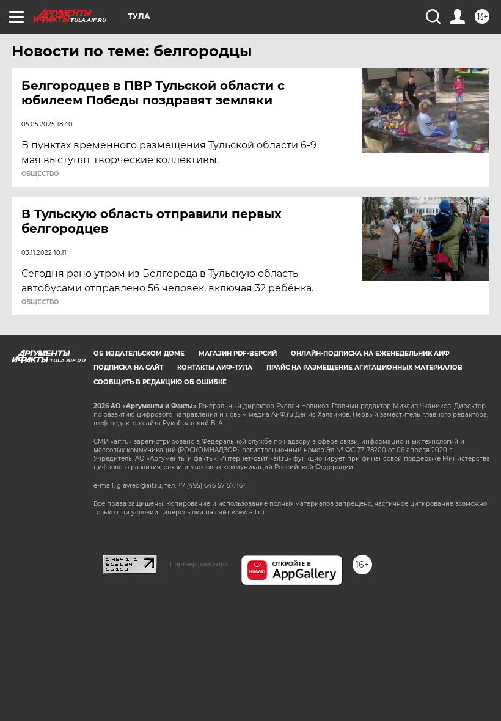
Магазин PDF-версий (238, 353)
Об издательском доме (139, 353)
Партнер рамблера (199, 564)
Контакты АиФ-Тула (214, 367)
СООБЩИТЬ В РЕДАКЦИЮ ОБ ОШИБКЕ (160, 382)
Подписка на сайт (128, 367)
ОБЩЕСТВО (40, 174)
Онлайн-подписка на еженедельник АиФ (370, 353)
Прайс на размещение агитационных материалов (364, 367)
